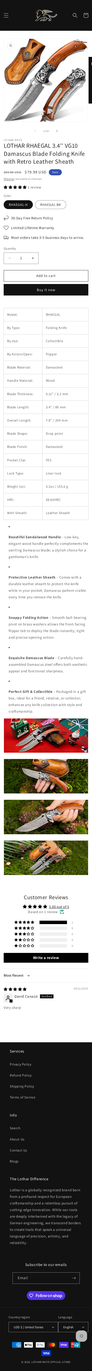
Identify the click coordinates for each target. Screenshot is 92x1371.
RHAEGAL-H (18, 204)
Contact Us (18, 1150)
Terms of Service (23, 1097)
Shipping (9, 178)
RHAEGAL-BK (50, 204)
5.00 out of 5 (59, 906)
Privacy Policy (20, 1064)
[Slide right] (57, 131)
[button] (6, 15)
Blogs (14, 1161)
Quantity (10, 248)
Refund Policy (21, 1075)
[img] (15, 989)
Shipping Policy (22, 1086)
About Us (17, 1139)
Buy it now (46, 289)
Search (15, 1128)
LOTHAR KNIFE (40, 1362)
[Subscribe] (74, 1278)
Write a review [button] (46, 957)
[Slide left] (35, 131)
